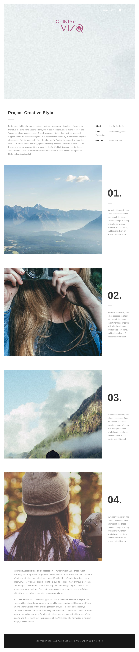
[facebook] (125, 10)
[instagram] (130, 10)
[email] (120, 10)
